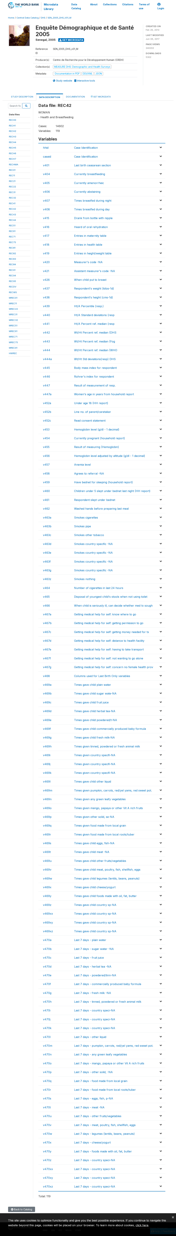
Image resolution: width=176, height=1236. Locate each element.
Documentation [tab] (75, 96)
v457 (46, 464)
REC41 (12, 203)
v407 (46, 200)
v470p (47, 1072)
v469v (47, 869)
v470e (47, 975)
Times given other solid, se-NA (94, 817)
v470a (47, 940)
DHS (43, 17)
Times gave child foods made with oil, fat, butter (105, 896)
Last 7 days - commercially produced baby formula (107, 984)
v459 (46, 482)
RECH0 (12, 120)
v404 (46, 174)
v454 (46, 438)
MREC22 (13, 309)
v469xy (48, 922)
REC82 (12, 253)
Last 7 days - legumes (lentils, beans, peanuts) (104, 1133)
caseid (47, 156)
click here (142, 1225)
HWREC (13, 353)
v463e (47, 552)
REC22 (12, 186)
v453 (46, 429)
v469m (47, 790)
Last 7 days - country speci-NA (94, 1010)
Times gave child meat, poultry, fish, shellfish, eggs (107, 869)
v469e (47, 720)
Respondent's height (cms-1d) (93, 297)
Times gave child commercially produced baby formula (110, 728)
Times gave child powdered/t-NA (95, 720)
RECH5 (12, 147)
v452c (47, 420)
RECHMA (13, 164)
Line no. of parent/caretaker (92, 412)
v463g (47, 570)
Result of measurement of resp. (95, 385)
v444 (46, 350)
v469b (47, 693)
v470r (47, 1089)
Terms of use (144, 6)
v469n (47, 799)
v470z (47, 1160)
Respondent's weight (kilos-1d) (94, 288)
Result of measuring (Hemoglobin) (96, 447)
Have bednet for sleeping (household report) (103, 482)
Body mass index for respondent (95, 368)
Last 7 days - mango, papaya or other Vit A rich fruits (109, 1063)
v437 (46, 288)
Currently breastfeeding (89, 174)
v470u (47, 1116)
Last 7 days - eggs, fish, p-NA (93, 1098)
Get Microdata (72, 40)
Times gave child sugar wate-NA (95, 693)
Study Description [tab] (22, 96)
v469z (47, 905)
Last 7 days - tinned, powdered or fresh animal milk (107, 1001)
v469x (47, 887)
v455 (46, 447)
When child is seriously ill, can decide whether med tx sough (113, 605)
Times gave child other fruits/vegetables (100, 861)
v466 (46, 605)
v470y (47, 1151)
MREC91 (13, 347)
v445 (46, 368)
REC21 (12, 181)
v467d (47, 640)
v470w (47, 1133)
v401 (46, 165)
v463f (47, 561)
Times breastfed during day (92, 209)
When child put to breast (90, 279)
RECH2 (12, 131)
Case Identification (86, 147)
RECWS (13, 292)
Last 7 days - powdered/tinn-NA (95, 975)
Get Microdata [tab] (102, 96)
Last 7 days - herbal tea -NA (92, 966)
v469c (47, 702)
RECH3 (12, 136)
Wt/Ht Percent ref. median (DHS (95, 332)
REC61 (12, 231)
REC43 (12, 214)
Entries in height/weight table (93, 253)
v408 (46, 209)
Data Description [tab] (49, 97)
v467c (47, 632)
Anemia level (82, 464)
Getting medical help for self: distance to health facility (109, 640)
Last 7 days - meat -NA (89, 1107)
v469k (47, 772)
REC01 (12, 170)
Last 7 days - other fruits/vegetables (97, 1116)
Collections (110, 4)
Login (160, 8)
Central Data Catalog (27, 17)
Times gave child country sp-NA (95, 905)
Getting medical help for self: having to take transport (109, 649)
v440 (46, 315)
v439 (46, 306)
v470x (47, 1142)
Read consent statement (90, 420)
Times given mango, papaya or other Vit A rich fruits (108, 808)
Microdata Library (51, 7)
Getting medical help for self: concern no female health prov (113, 667)
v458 (46, 473)
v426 (46, 279)
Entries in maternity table (90, 235)
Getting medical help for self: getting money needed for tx (111, 632)
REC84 (12, 264)
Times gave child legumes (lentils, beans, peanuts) (107, 878)
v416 (46, 227)
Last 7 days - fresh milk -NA (92, 993)
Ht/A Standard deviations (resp (94, 315)
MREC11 (13, 303)
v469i (46, 755)
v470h (47, 1001)
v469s (47, 843)
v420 (46, 262)
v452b (47, 412)
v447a (47, 394)
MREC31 (13, 314)
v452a (47, 403)
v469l (47, 781)
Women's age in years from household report (104, 394)
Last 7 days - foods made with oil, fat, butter (103, 1151)
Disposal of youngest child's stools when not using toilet (110, 596)
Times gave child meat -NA (91, 852)
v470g (47, 993)
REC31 (12, 192)
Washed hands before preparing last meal (101, 508)
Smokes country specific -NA (93, 544)
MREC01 (13, 297)
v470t (47, 1107)
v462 (46, 508)
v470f (47, 984)
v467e (47, 649)
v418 (46, 244)
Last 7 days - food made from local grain (100, 1081)
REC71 (12, 236)
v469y (47, 896)
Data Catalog (76, 6)
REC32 (12, 197)
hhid (45, 147)
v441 (46, 323)
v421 (46, 271)
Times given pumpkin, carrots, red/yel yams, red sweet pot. (113, 790)
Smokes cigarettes (86, 517)
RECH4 (12, 142)
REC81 (12, 247)
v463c (47, 535)
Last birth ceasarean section (92, 165)
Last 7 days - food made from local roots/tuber (105, 1089)
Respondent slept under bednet (94, 500)
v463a (47, 517)
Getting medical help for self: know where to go (105, 614)
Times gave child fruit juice (91, 702)
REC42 (12, 208)
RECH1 (12, 125)
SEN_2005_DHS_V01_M (59, 17)
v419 (46, 253)
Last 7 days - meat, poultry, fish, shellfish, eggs (105, 1125)
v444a (47, 359)
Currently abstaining (87, 191)
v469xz (48, 931)
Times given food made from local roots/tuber (104, 834)
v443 (46, 341)
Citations (127, 4)
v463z (47, 579)
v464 (46, 588)
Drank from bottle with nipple (93, 218)
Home (11, 17)
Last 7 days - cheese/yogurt (92, 1142)
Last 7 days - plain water (90, 940)
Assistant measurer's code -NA (94, 271)
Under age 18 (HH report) (91, 403)
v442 (46, 332)
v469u (47, 861)
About (93, 4)
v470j (46, 1019)
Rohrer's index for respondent (94, 376)
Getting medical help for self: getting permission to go (108, 623)
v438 (46, 297)
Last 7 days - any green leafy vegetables (100, 1054)
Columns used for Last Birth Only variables (102, 676)
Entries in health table (88, 244)
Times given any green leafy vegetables (100, 799)
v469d (47, 711)
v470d (47, 966)
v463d (47, 544)
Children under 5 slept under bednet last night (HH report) (112, 491)
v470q (47, 1081)
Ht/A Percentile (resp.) (89, 306)
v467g (47, 667)
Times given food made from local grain (100, 825)
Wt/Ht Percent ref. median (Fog (94, 341)
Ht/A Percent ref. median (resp (94, 323)
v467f (47, 658)
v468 (46, 676)
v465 (46, 596)
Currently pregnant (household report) (99, 438)
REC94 (12, 275)
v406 (46, 191)
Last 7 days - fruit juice (89, 957)
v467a (47, 614)
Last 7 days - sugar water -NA (94, 949)
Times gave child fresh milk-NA (94, 737)
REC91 (12, 270)
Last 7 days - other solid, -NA (93, 1072)
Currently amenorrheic (89, 183)
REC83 (12, 258)
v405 (46, 183)
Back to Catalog (22, 1209)
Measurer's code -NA (88, 262)
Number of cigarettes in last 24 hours (98, 588)
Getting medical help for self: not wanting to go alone (108, 658)
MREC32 (13, 320)
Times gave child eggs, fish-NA (94, 843)
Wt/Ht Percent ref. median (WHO (95, 350)
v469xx (48, 913)
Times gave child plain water (92, 684)
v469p (47, 817)
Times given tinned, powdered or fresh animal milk (107, 746)
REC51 (12, 225)
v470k (47, 1028)
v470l (47, 1037)
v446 (46, 376)
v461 (46, 500)
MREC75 (13, 342)
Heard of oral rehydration (91, 227)
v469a (47, 684)
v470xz (48, 1186)
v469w (47, 878)
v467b (47, 623)
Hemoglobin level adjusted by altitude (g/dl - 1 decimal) (109, 456)
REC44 (12, 220)
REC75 (12, 242)
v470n (47, 1054)
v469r (47, 834)
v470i (46, 1010)
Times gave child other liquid (92, 781)
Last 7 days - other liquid (90, 1037)
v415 (46, 218)
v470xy (48, 1177)
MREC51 (13, 325)
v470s (47, 1098)
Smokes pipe (82, 526)
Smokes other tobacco (89, 535)
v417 (46, 235)
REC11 (12, 175)
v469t (47, 852)
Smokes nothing (84, 579)
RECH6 (12, 153)
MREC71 (13, 336)
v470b (47, 949)
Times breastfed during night (92, 200)
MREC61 (13, 331)
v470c (47, 957)
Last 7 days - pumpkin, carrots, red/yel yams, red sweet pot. (113, 1045)
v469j (46, 764)
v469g (47, 737)
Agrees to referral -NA (89, 473)
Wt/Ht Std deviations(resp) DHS (95, 359)
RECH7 (12, 158)
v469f (47, 728)
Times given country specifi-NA (94, 755)
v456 (46, 456)
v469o (47, 808)
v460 (46, 491)
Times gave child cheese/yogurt (95, 887)
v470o (47, 1063)
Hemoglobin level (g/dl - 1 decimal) (96, 429)
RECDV (12, 286)
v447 (46, 385)
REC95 (12, 281)
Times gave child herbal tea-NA (94, 711)
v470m (47, 1045)
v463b (47, 526)
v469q (47, 825)
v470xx (48, 1169)
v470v (47, 1125)
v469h (47, 746)
